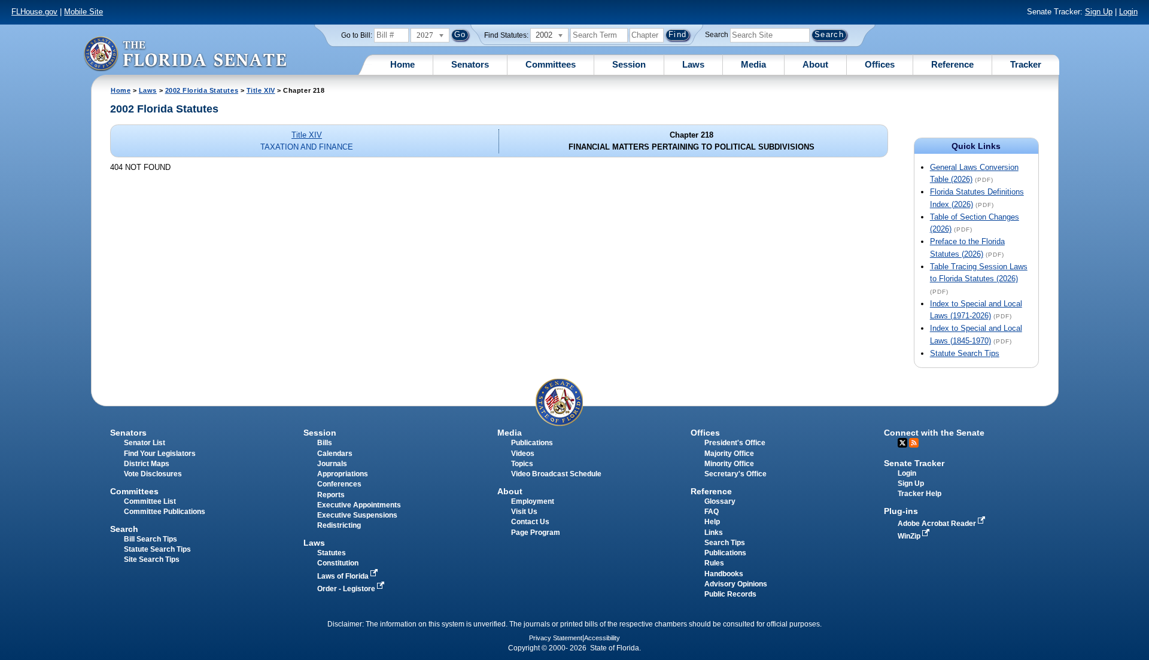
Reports (331, 494)
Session (629, 64)
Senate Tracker (914, 463)
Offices (880, 64)
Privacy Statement (555, 637)
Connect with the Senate (934, 432)
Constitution (337, 563)
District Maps (146, 463)
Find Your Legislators (160, 453)
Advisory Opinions (735, 584)
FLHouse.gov (34, 11)
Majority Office (729, 453)
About (815, 64)
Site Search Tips (152, 559)
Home (402, 64)
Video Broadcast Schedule (556, 473)
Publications (532, 442)
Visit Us (524, 511)
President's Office (734, 442)
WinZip (910, 536)
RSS (914, 443)
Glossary (719, 501)
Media (753, 64)
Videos (522, 453)
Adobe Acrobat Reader (938, 523)
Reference (952, 64)
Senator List (144, 442)
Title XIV (261, 90)
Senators (470, 64)
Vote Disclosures (153, 473)
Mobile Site (83, 11)
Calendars (334, 453)
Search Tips (724, 542)
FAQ (711, 511)
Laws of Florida (343, 576)
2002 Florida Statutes (201, 90)
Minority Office (729, 463)
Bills (324, 442)
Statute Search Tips (964, 353)
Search (716, 34)
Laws (693, 64)
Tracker (1025, 64)
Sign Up (1098, 11)
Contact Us (530, 521)
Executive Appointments (359, 505)
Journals (332, 463)
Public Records (730, 594)
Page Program (535, 532)
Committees (550, 64)
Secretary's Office (735, 473)
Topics (522, 463)
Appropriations (342, 473)
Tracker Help (919, 493)
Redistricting (339, 525)
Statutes (331, 552)
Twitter (902, 443)
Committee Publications (164, 511)
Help (712, 521)
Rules (714, 563)
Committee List (150, 501)
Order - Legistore (347, 588)
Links (713, 532)
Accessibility (602, 637)
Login (1128, 11)
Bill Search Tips (150, 539)
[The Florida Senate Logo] (185, 53)
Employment (532, 501)
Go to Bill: (356, 35)
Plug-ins (901, 511)
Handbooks (723, 573)
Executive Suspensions (357, 515)
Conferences (339, 484)
